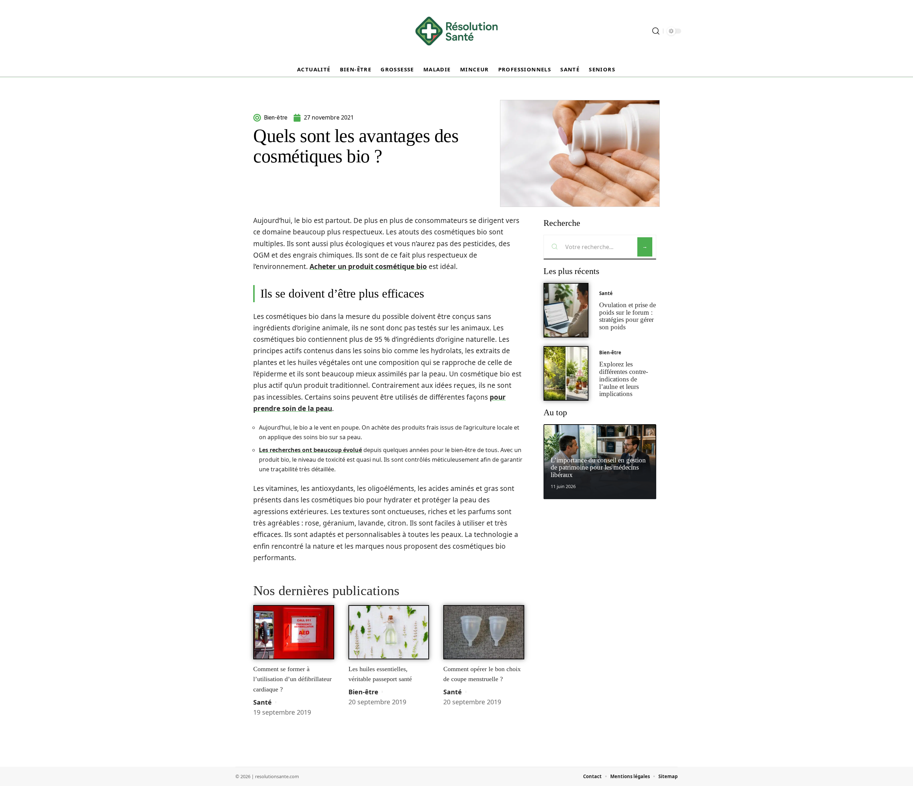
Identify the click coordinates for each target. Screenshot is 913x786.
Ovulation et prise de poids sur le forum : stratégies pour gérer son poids (627, 316)
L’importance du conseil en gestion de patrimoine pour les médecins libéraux (598, 467)
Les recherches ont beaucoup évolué (310, 450)
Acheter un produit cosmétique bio (368, 266)
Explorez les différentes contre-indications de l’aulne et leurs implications (623, 378)
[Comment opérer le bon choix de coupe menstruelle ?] (484, 632)
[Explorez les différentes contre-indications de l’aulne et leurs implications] (566, 373)
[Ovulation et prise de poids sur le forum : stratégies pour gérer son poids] (566, 310)
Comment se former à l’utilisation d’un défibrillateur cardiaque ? (292, 679)
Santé (262, 702)
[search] (655, 31)
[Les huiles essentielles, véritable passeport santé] (389, 632)
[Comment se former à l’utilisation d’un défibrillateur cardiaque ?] (294, 632)
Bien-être (363, 691)
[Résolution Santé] (456, 31)
